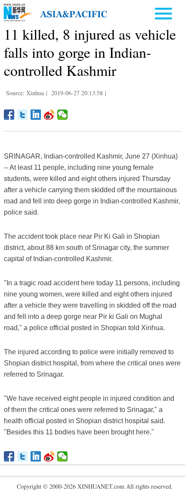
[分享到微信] (62, 114)
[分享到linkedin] (36, 114)
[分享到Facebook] (9, 114)
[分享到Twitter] (22, 114)
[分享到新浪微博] (49, 114)
